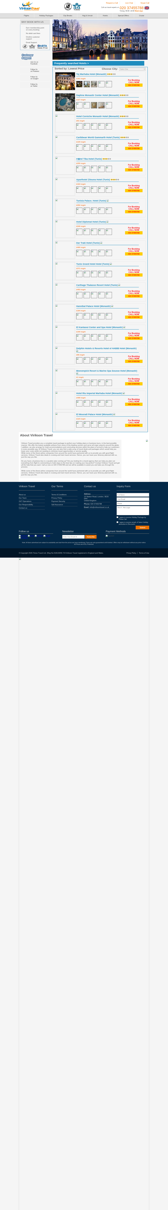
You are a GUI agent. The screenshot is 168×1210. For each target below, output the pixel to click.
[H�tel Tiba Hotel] (79, 169)
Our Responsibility (26, 505)
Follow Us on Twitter (34, 85)
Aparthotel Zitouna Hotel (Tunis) (93, 179)
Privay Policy (131, 553)
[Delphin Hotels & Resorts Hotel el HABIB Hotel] (79, 360)
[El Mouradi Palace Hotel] (79, 424)
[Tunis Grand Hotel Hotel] (79, 274)
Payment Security (58, 501)
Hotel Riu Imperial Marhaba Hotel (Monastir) (99, 393)
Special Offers (123, 16)
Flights (26, 16)
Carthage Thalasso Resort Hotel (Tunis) (97, 285)
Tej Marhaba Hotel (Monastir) (91, 74)
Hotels (105, 16)
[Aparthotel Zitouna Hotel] (79, 190)
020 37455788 (132, 8)
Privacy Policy (56, 498)
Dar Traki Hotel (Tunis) (88, 243)
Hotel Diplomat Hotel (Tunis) (91, 222)
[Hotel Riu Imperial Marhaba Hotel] (79, 403)
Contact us (23, 508)
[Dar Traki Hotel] (79, 253)
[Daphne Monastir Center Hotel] (79, 105)
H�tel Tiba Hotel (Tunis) (89, 159)
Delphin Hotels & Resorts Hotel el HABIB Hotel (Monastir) (106, 348)
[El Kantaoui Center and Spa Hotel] (79, 337)
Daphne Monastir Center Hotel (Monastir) (98, 95)
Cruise (141, 16)
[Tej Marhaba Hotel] (79, 84)
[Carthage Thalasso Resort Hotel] (79, 295)
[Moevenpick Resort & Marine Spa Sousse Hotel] (79, 383)
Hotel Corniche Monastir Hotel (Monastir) (98, 116)
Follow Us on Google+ (35, 78)
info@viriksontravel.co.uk (96, 507)
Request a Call (112, 3)
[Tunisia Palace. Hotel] (79, 211)
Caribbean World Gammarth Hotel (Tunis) (98, 137)
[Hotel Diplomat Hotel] (79, 232)
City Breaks (67, 16)
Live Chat (129, 3)
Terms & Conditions (59, 495)
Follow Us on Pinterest (35, 70)
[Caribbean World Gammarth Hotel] (79, 147)
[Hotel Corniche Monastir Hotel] (79, 126)
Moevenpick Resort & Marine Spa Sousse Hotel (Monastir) (106, 371)
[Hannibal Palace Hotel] (79, 316)
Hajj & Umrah (87, 16)
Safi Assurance (57, 505)
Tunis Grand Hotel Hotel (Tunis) (93, 264)
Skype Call (144, 3)
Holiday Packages (46, 16)
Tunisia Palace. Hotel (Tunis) (91, 200)
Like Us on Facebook (34, 63)
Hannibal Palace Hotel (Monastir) (93, 306)
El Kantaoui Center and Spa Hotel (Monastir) (99, 327)
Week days (139, 11)
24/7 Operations (25, 501)
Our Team (23, 498)
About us (22, 495)
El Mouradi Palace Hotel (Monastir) (94, 414)
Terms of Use (144, 553)
